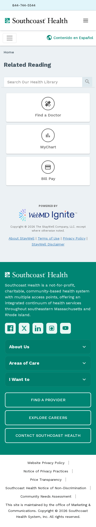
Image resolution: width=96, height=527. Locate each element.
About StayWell (21, 238)
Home (9, 52)
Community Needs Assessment (45, 496)
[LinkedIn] (37, 328)
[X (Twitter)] (24, 328)
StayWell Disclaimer (48, 244)
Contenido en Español (73, 38)
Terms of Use (49, 238)
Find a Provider (48, 399)
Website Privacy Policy (45, 463)
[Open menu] (85, 20)
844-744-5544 (23, 5)
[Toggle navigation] (9, 38)
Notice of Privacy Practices (45, 471)
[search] (43, 82)
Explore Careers (48, 417)
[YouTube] (65, 328)
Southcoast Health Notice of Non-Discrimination (45, 488)
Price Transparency (46, 480)
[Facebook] (10, 328)
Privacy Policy (74, 238)
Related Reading (27, 64)
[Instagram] (51, 328)
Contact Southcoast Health (48, 435)
